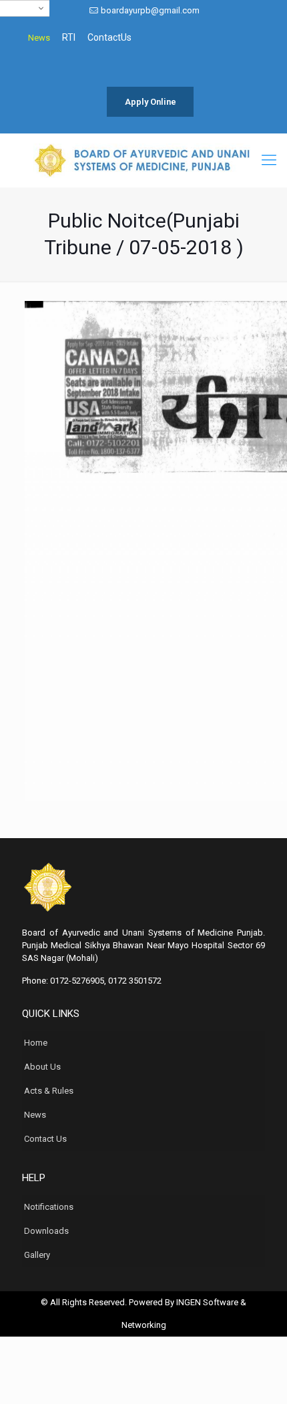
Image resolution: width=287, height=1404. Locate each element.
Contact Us (45, 1139)
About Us (42, 1067)
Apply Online (150, 102)
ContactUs (109, 37)
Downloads (46, 1231)
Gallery (37, 1255)
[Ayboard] (143, 160)
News (39, 37)
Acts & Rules (48, 1091)
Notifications (48, 1207)
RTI (68, 37)
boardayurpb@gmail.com (150, 10)
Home (35, 1043)
